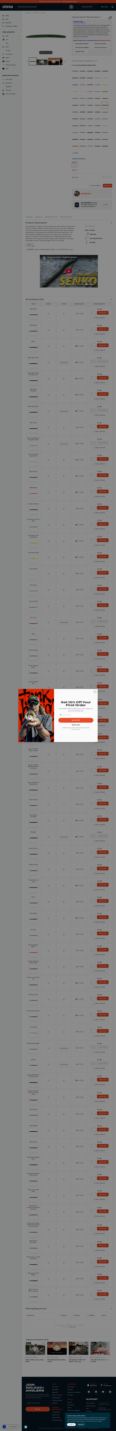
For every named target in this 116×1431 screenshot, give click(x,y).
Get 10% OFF (76, 720)
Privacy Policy (93, 1421)
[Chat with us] (26, 1427)
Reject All (81, 1424)
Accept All (71, 1424)
